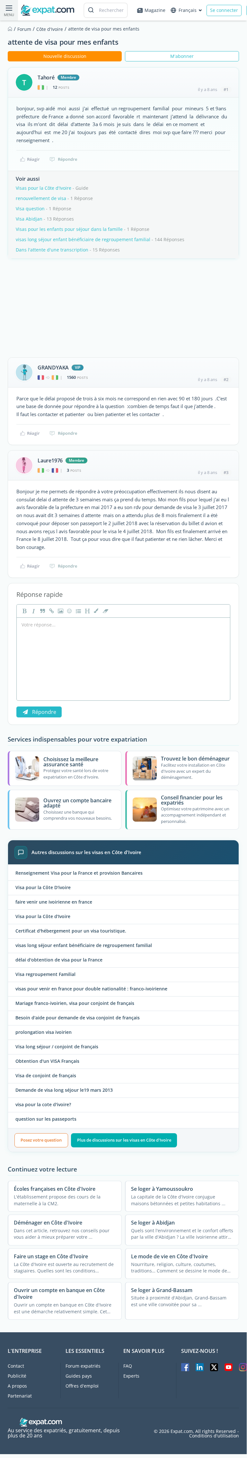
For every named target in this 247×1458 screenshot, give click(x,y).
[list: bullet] (77, 611)
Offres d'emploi (82, 1386)
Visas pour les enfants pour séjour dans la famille (69, 229)
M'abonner (182, 56)
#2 (226, 379)
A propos (17, 1386)
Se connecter (224, 10)
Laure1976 (50, 460)
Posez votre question (41, 1140)
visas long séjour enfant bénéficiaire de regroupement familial (83, 239)
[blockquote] (41, 611)
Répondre (67, 159)
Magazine (155, 10)
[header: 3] (86, 611)
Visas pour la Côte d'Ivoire (43, 188)
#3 (226, 472)
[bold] (23, 611)
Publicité (17, 1376)
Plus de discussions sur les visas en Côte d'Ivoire (124, 1140)
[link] (50, 611)
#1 (226, 89)
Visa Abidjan (29, 219)
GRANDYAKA (53, 367)
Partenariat (20, 1396)
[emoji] (68, 611)
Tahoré (46, 77)
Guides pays (79, 1376)
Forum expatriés (83, 1366)
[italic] (32, 611)
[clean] (104, 611)
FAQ (127, 1366)
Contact (16, 1366)
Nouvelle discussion (64, 56)
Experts (131, 1376)
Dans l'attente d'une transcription (52, 250)
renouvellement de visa (41, 198)
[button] (95, 611)
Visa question (30, 208)
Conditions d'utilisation (214, 1436)
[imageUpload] (59, 611)
